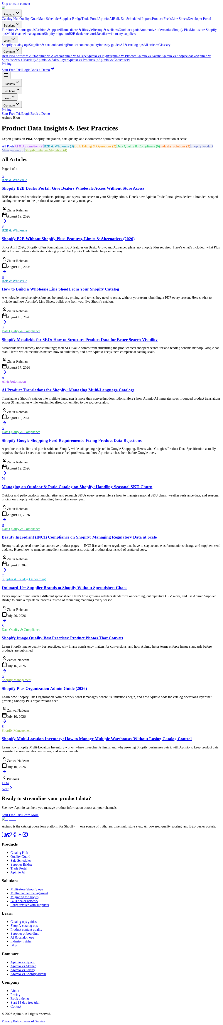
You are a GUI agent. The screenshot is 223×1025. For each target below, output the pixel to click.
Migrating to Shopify (24, 897)
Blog (13, 945)
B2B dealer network (24, 901)
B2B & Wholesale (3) (59, 146)
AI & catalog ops (22, 937)
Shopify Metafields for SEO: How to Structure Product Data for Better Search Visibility (80, 339)
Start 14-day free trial (24, 1002)
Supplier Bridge (21, 864)
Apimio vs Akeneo (23, 966)
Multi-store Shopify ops (26, 889)
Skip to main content (16, 3)
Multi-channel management (29, 893)
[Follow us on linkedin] (4, 836)
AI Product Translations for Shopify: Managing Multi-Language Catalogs (68, 390)
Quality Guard (20, 856)
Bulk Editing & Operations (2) (95, 146)
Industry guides (21, 941)
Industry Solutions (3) (175, 146)
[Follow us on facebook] (14, 836)
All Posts (8, 146)
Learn (6, 40)
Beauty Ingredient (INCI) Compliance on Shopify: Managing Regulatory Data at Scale (79, 537)
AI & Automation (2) (28, 146)
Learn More (30, 815)
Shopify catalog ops (24, 925)
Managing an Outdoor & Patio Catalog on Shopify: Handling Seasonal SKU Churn (77, 487)
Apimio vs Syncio (22, 962)
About (14, 991)
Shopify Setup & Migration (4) (46, 150)
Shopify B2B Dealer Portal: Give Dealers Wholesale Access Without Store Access (73, 188)
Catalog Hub (19, 852)
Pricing (7, 64)
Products (9, 14)
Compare (9, 51)
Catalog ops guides (23, 922)
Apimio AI (17, 872)
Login (26, 70)
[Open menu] (6, 75)
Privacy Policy (12, 1021)
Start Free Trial (12, 70)
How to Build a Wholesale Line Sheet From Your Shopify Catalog (60, 289)
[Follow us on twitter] (9, 836)
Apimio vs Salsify (22, 970)
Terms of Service (33, 1021)
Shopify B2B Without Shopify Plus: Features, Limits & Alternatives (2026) (68, 238)
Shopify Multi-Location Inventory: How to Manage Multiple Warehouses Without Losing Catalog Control (97, 738)
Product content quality (26, 929)
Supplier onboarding (24, 933)
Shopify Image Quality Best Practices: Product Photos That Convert (62, 638)
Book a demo (19, 998)
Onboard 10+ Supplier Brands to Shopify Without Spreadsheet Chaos (64, 587)
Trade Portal (18, 868)
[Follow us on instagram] (25, 836)
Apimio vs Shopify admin (28, 974)
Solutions (9, 25)
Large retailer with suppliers (29, 905)
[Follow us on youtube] (20, 836)
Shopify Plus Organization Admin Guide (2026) (44, 688)
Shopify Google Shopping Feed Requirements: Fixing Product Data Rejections (72, 440)
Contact (15, 1006)
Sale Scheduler (20, 860)
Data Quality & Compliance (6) (138, 146)
